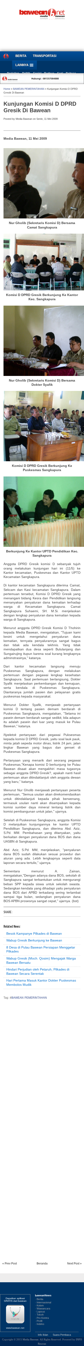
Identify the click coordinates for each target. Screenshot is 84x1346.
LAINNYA (22, 65)
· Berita (39, 1299)
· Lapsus (40, 1311)
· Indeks (39, 1324)
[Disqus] (42, 1068)
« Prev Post (9, 1263)
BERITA (20, 56)
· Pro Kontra (42, 1317)
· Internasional (43, 1302)
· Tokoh (39, 1314)
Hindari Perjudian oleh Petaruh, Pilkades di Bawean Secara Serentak (37, 971)
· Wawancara (42, 1308)
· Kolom (39, 1305)
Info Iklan (43, 1334)
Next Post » (74, 1263)
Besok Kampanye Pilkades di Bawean (34, 933)
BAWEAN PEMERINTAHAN (28, 88)
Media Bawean (30, 1339)
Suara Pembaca (62, 1334)
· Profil (38, 1321)
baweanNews (43, 1295)
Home (7, 88)
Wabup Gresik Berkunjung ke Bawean (34, 940)
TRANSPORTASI (44, 56)
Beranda (42, 1263)
